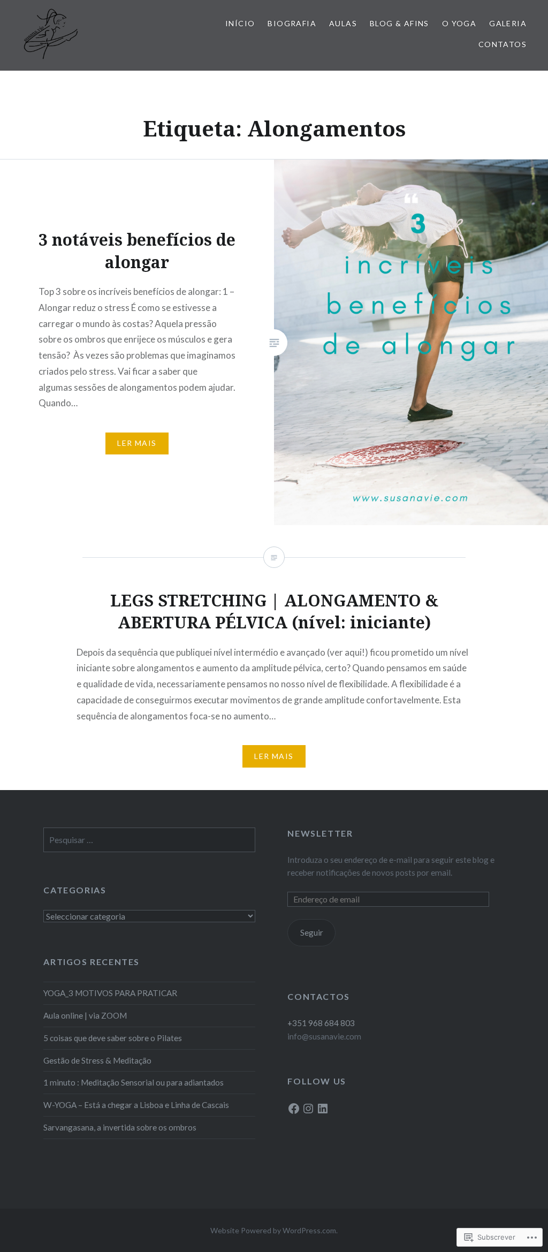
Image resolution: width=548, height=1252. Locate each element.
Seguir (311, 932)
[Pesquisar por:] (149, 840)
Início (240, 23)
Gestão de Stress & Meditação (97, 1060)
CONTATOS (502, 44)
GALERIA (508, 23)
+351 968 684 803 (321, 1023)
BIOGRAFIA (292, 23)
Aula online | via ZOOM (85, 1015)
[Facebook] (293, 1108)
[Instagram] (308, 1108)
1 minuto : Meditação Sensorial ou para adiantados (133, 1082)
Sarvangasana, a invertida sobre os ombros (119, 1127)
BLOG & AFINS (399, 23)
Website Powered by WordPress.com (273, 1230)
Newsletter (320, 833)
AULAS (343, 23)
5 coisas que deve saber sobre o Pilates (112, 1038)
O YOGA (459, 23)
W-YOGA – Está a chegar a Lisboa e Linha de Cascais (136, 1105)
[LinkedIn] (322, 1108)
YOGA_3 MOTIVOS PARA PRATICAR (110, 993)
